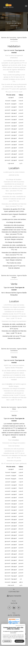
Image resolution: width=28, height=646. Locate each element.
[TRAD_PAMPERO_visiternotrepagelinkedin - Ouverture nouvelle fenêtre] (14, 607)
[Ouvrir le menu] (26, 6)
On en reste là (19, 625)
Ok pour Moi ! (19, 641)
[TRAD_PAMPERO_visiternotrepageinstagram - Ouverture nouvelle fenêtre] (18, 607)
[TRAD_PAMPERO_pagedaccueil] (8, 8)
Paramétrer (7, 641)
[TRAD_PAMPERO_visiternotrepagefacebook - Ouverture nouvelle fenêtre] (9, 607)
